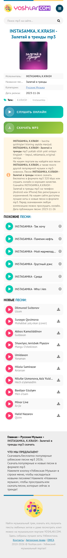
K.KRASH (22, 100)
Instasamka (39, 100)
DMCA (50, 540)
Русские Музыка (35, 87)
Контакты (18, 540)
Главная (12, 437)
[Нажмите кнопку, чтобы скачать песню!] (58, 310)
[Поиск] (58, 20)
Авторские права (35, 540)
